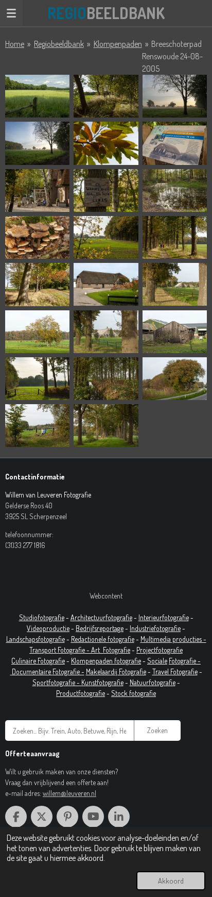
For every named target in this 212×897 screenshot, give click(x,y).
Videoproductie (48, 628)
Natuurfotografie (152, 682)
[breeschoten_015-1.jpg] (37, 96)
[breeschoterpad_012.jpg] (174, 284)
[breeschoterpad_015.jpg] (174, 331)
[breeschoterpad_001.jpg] (106, 143)
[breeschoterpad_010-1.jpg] (174, 237)
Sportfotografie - (56, 682)
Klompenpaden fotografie (106, 660)
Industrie (142, 628)
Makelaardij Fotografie (116, 671)
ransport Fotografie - (61, 649)
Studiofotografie (41, 617)
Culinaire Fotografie (38, 660)
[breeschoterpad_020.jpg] (106, 425)
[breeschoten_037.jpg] (106, 96)
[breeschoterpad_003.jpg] (37, 190)
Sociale (157, 660)
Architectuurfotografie (101, 617)
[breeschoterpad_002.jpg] (174, 143)
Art (97, 649)
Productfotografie (80, 693)
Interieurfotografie (163, 617)
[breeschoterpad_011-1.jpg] (106, 284)
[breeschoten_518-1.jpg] (37, 143)
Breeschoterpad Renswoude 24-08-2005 (172, 56)
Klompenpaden (118, 44)
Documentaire (32, 671)
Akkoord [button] (171, 880)
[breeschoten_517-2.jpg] (174, 96)
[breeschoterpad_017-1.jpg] (106, 378)
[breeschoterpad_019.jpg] (37, 425)
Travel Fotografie (175, 671)
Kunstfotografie (102, 682)
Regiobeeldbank (59, 44)
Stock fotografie (133, 693)
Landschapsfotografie (35, 639)
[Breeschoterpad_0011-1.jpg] (37, 284)
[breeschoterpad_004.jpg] (106, 190)
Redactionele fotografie (102, 639)
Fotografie (116, 649)
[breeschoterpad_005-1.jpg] (174, 190)
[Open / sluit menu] (11, 13)
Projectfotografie (159, 649)
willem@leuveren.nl (69, 793)
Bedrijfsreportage (99, 628)
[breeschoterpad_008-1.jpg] (106, 237)
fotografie (167, 628)
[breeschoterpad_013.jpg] (37, 331)
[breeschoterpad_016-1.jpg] (37, 378)
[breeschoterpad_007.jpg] (37, 237)
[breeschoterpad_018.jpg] (174, 378)
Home (14, 44)
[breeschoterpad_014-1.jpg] (106, 331)
